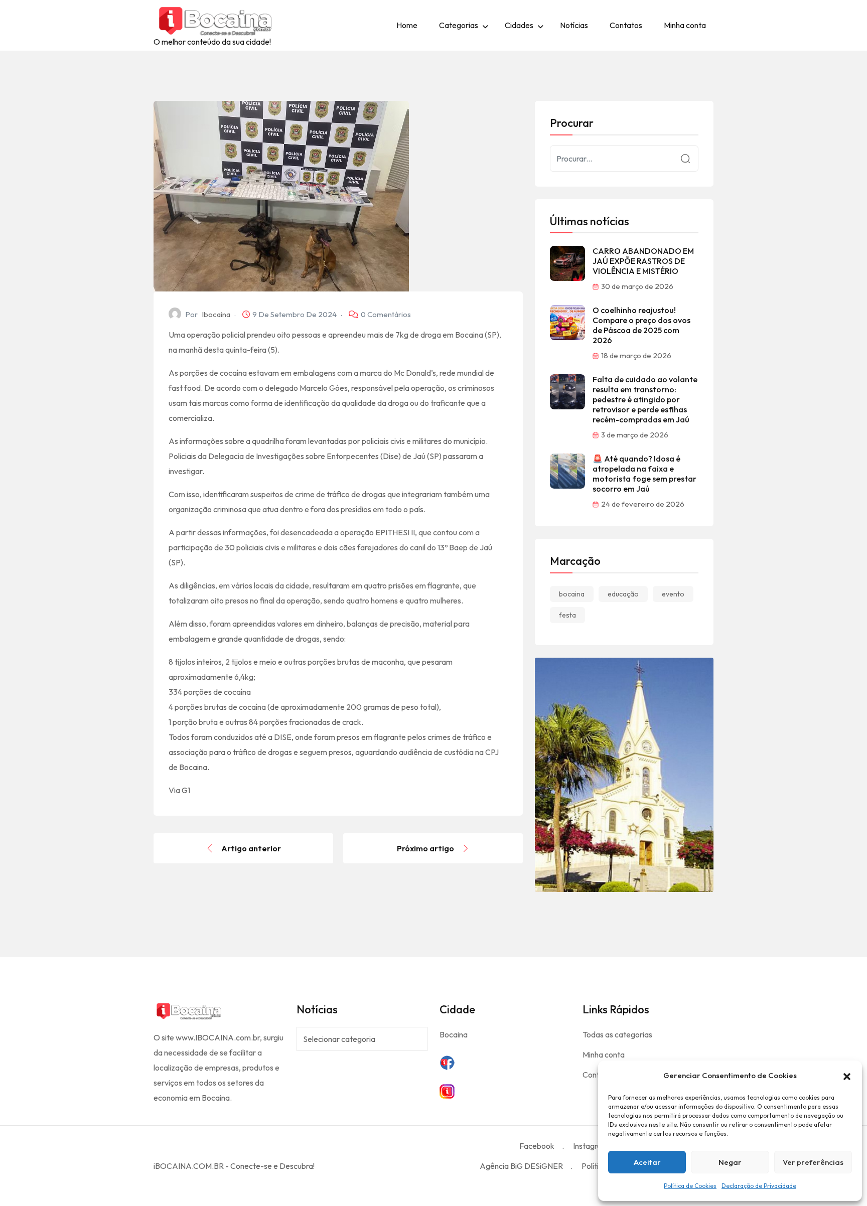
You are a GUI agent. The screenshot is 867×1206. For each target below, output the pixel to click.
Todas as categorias (617, 1034)
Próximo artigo (425, 848)
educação (623, 593)
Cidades (519, 25)
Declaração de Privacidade (758, 1185)
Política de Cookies (690, 1185)
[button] (847, 1076)
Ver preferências (813, 1162)
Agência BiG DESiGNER (521, 1166)
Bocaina (454, 1034)
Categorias (458, 25)
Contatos (626, 25)
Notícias (574, 25)
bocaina (572, 593)
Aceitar (647, 1162)
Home (406, 25)
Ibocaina (216, 314)
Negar (730, 1162)
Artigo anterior (251, 848)
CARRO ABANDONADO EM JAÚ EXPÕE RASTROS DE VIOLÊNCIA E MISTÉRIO (643, 261)
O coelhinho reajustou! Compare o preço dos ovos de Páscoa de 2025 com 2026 (641, 325)
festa (567, 615)
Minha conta (685, 25)
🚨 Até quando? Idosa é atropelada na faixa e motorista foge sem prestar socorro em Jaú (644, 474)
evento (673, 593)
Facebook (536, 1146)
